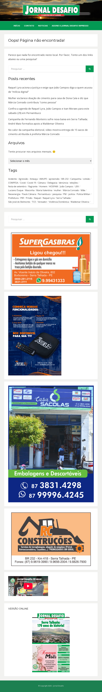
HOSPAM (53, 186)
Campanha (75, 178)
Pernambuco (44, 194)
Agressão (23, 178)
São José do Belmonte (19, 201)
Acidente (12, 178)
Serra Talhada (63, 198)
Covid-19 (31, 182)
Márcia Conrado (71, 190)
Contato (29, 25)
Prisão (29, 198)
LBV (77, 186)
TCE (34, 201)
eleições (74, 182)
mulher (57, 190)
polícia (71, 194)
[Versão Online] (51, 642)
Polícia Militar (83, 194)
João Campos (66, 186)
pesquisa (56, 194)
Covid (23, 182)
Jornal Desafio (58, 686)
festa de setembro (17, 186)
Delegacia (52, 182)
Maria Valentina (44, 190)
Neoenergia (14, 194)
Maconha (29, 190)
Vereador (42, 201)
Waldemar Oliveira (80, 201)
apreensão (54, 178)
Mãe (83, 190)
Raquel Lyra (48, 198)
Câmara (42, 182)
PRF (22, 198)
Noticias (43, 25)
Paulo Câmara (29, 194)
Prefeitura (13, 198)
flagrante (32, 186)
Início (17, 25)
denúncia (63, 182)
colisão (86, 178)
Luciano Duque (15, 190)
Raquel (37, 198)
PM (65, 194)
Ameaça (34, 178)
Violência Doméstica (59, 201)
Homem (43, 186)
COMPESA (13, 182)
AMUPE (43, 178)
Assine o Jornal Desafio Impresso (70, 25)
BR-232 (65, 178)
